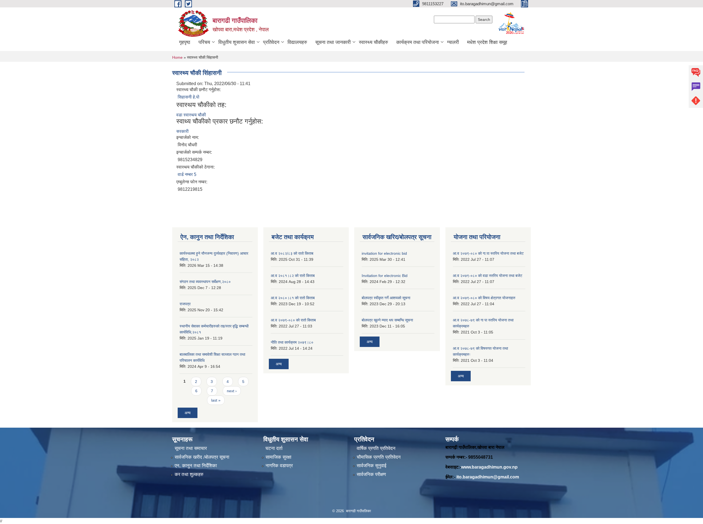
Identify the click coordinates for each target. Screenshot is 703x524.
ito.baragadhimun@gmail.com (487, 477)
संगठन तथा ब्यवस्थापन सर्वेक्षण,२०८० (205, 281)
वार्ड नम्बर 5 (187, 174)
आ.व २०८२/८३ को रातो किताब (292, 253)
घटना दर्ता (274, 448)
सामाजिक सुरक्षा (278, 457)
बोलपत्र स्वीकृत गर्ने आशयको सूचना (386, 298)
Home (177, 57)
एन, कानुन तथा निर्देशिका (196, 465)
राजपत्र (185, 304)
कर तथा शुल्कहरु (189, 474)
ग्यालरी (453, 42)
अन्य (188, 413)
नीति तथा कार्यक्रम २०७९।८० (292, 342)
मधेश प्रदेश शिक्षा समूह (487, 42)
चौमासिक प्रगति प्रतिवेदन (379, 457)
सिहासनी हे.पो (188, 97)
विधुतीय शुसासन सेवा (236, 42)
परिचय (204, 42)
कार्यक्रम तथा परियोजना (417, 42)
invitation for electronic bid (384, 253)
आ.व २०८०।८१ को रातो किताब (293, 298)
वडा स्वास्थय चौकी (191, 115)
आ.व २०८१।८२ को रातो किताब (293, 275)
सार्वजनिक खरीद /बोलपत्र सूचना (202, 457)
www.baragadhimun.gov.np (489, 467)
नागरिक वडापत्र (279, 465)
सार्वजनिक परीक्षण (371, 474)
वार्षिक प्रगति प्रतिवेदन (376, 448)
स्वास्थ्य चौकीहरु (373, 42)
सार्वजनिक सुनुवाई (371, 465)
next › (232, 391)
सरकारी (182, 131)
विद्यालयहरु (297, 42)
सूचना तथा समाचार (191, 448)
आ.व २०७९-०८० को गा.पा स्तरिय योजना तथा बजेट (488, 253)
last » (216, 400)
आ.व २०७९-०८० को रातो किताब (293, 320)
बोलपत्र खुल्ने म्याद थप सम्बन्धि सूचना (387, 320)
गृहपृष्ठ (184, 42)
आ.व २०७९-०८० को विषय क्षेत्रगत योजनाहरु (484, 298)
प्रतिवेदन (271, 42)
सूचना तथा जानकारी (333, 42)
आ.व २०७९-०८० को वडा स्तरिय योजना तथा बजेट (487, 275)
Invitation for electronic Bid (385, 275)
